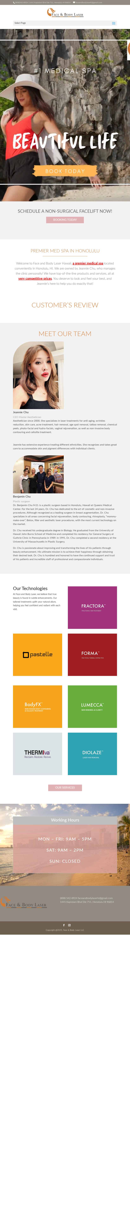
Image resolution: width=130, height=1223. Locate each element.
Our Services (65, 787)
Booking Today (65, 219)
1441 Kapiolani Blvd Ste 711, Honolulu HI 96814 (87, 902)
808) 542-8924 (69, 898)
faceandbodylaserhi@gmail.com (95, 898)
